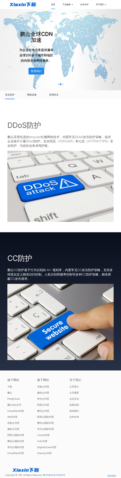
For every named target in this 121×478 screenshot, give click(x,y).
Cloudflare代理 (15, 410)
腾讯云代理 (43, 410)
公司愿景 (74, 392)
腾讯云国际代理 (15, 441)
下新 (9, 386)
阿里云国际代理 (15, 435)
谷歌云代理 (13, 422)
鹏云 (9, 392)
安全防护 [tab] (10, 94)
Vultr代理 (42, 441)
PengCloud (13, 398)
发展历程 (74, 404)
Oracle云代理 (44, 453)
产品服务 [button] (67, 4)
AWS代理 (12, 416)
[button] (9, 49)
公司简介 (74, 386)
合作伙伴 (84, 4)
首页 (53, 4)
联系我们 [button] (36, 71)
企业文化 (74, 398)
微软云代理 (13, 428)
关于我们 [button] (100, 4)
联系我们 (74, 410)
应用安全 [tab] (54, 94)
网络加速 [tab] (32, 94)
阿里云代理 (43, 404)
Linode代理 (43, 435)
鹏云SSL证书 (14, 404)
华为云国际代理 (15, 447)
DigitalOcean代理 (46, 447)
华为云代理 (43, 398)
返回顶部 (112, 475)
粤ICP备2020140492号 (54, 475)
